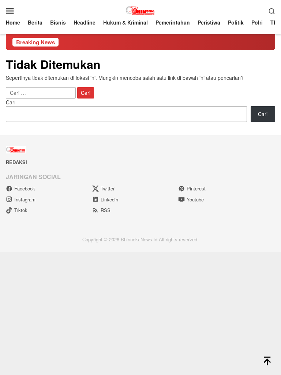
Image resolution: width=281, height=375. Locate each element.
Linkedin (109, 199)
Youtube (195, 199)
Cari (10, 102)
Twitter (108, 188)
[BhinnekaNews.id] (140, 10)
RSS (105, 210)
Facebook (24, 188)
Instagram (24, 199)
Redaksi (16, 162)
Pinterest (196, 188)
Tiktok (20, 210)
